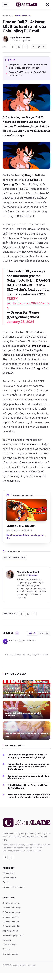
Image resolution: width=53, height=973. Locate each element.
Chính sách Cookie (11, 926)
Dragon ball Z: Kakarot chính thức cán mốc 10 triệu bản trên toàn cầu (28, 66)
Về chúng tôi (8, 873)
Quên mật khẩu (9, 945)
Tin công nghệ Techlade (14, 887)
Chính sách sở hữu (11, 921)
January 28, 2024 (20, 322)
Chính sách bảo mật (12, 908)
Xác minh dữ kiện (10, 931)
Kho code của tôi (10, 954)
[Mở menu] (5, 4)
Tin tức (6, 882)
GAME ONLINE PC (23, 15)
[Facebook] (12, 46)
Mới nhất (44, 633)
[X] (18, 46)
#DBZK (12, 299)
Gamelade (7, 15)
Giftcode (6, 949)
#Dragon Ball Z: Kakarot (14, 557)
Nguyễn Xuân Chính (20, 37)
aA (39, 47)
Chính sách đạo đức (12, 912)
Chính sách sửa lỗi (11, 917)
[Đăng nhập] (47, 4)
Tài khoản (7, 940)
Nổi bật (32, 633)
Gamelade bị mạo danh (13, 935)
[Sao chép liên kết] (25, 46)
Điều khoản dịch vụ (11, 903)
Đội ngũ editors (9, 878)
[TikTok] (11, 857)
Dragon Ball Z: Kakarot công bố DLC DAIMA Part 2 (27, 74)
